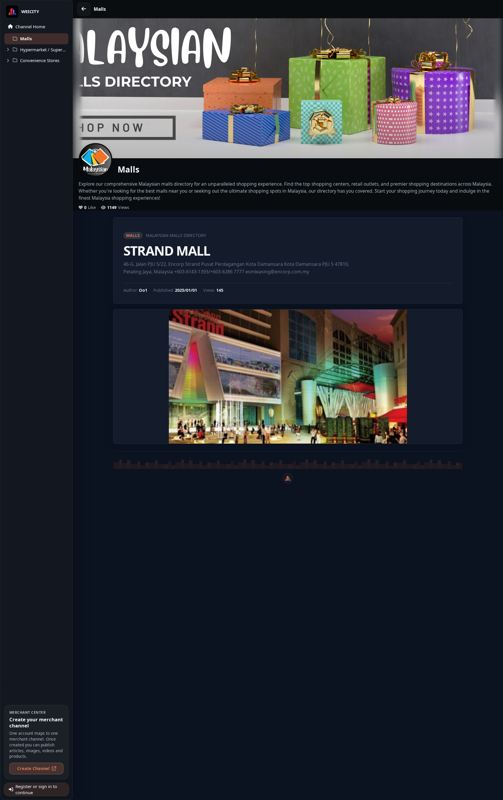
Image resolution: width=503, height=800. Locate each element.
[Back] (83, 9)
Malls (133, 235)
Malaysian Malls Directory (176, 235)
